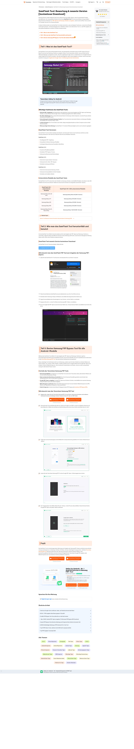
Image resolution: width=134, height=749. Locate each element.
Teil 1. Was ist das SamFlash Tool (49, 32)
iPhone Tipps (79, 641)
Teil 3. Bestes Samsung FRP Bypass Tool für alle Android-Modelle (57, 37)
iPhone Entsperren (45, 650)
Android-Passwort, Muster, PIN (72, 575)
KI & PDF (72, 2)
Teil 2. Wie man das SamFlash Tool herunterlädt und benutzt (56, 35)
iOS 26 (86, 641)
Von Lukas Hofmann (103, 9)
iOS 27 (43, 641)
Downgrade (62, 641)
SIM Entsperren (58, 654)
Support (92, 2)
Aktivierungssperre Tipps (83, 650)
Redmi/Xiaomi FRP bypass (101, 32)
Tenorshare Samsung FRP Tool (48, 359)
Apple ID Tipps (86, 645)
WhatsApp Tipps (69, 654)
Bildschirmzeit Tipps (47, 654)
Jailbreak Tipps (71, 650)
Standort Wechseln (71, 662)
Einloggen (108, 2)
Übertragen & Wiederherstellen (53, 2)
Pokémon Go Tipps (59, 662)
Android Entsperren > (49, 6)
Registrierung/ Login (47, 599)
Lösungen (78, 2)
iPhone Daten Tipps (72, 658)
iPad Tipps (70, 641)
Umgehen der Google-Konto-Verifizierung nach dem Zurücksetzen (64, 57)
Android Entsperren (101, 22)
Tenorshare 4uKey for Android (51, 99)
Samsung (77, 645)
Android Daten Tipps (45, 658)
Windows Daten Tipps (85, 658)
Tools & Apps (65, 2)
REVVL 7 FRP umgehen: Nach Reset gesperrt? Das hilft (102, 40)
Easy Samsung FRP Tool (100, 30)
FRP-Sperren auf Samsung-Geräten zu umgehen (63, 20)
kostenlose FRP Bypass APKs (80, 387)
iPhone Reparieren (52, 641)
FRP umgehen (69, 577)
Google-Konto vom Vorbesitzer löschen (102, 28)
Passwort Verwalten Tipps (59, 650)
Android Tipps (69, 645)
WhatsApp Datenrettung (81, 654)
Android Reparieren (58, 645)
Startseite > (42, 6)
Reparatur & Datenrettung (39, 2)
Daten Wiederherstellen (59, 658)
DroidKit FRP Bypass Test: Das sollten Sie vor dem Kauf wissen (101, 43)
